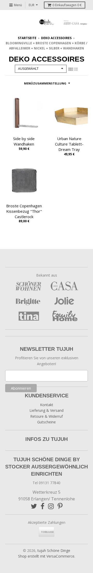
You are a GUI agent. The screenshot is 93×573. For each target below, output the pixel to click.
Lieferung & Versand (46, 410)
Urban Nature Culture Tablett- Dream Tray (69, 144)
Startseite (27, 38)
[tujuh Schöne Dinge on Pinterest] (60, 506)
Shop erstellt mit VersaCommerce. (46, 556)
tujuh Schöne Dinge (53, 550)
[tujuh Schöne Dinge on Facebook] (42, 506)
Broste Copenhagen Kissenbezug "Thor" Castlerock (24, 211)
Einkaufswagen (67, 5)
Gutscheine (46, 422)
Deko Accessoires (56, 38)
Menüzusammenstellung (45, 83)
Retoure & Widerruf (46, 416)
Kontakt (46, 404)
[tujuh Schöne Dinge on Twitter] (34, 506)
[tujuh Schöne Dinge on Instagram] (51, 506)
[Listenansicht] (76, 69)
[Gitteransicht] (70, 69)
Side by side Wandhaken (24, 141)
